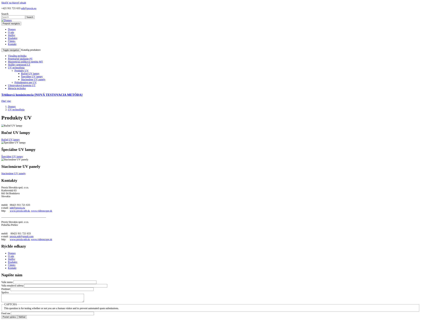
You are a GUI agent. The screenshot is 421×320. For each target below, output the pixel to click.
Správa (5, 292)
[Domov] (6, 20)
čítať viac (6, 101)
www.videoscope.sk (41, 210)
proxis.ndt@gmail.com (21, 236)
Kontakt (12, 44)
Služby (11, 35)
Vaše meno (7, 282)
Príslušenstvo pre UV (25, 82)
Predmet (5, 289)
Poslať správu (9, 317)
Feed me (5, 313)
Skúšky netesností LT (19, 64)
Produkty (12, 38)
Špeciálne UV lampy (32, 76)
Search (4, 13)
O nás (11, 32)
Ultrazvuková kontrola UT (22, 85)
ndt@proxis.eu (28, 8)
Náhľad (22, 317)
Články (11, 41)
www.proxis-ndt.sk (20, 210)
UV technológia (16, 67)
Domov (12, 29)
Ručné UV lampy (30, 73)
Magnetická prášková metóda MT (25, 61)
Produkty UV (21, 70)
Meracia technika (17, 88)
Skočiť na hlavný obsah (13, 2)
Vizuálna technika (17, 55)
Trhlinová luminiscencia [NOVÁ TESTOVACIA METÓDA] (41, 94)
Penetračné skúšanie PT (20, 58)
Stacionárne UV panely (33, 79)
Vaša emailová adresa (12, 285)
